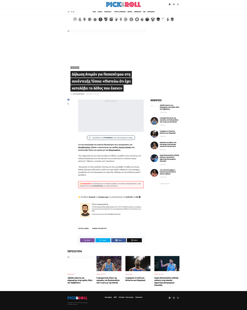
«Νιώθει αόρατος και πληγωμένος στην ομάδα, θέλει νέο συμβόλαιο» (169, 107)
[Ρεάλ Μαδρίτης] (79, 19)
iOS (136, 197)
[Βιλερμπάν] (168, 19)
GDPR (115, 297)
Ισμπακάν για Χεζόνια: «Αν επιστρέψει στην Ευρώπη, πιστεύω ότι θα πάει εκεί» (168, 144)
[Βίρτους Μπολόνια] (153, 19)
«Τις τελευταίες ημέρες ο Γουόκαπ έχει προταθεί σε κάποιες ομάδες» (168, 172)
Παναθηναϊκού (84, 147)
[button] (71, 11)
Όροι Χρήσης (108, 297)
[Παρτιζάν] (142, 19)
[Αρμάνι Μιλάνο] (137, 19)
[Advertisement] (111, 115)
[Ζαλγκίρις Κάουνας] (106, 19)
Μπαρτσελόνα (114, 150)
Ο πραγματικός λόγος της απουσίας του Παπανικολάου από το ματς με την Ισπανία (169, 120)
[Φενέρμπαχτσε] (90, 19)
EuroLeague (74, 67)
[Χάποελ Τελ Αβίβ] (100, 19)
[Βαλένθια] (84, 19)
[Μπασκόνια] (158, 19)
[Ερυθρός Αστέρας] (116, 19)
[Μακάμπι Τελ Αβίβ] (126, 19)
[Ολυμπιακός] (75, 19)
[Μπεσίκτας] (172, 19)
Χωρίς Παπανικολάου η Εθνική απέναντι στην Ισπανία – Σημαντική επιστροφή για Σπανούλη (169, 158)
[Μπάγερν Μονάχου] (131, 19)
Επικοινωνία (138, 297)
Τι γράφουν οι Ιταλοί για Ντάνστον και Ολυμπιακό (168, 132)
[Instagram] (173, 4)
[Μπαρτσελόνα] (111, 19)
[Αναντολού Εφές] (163, 19)
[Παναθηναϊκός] (95, 19)
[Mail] (177, 4)
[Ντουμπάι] (120, 19)
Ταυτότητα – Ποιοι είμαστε (126, 297)
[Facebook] (169, 4)
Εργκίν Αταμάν (125, 147)
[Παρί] (147, 19)
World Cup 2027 (101, 274)
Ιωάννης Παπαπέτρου (99, 228)
